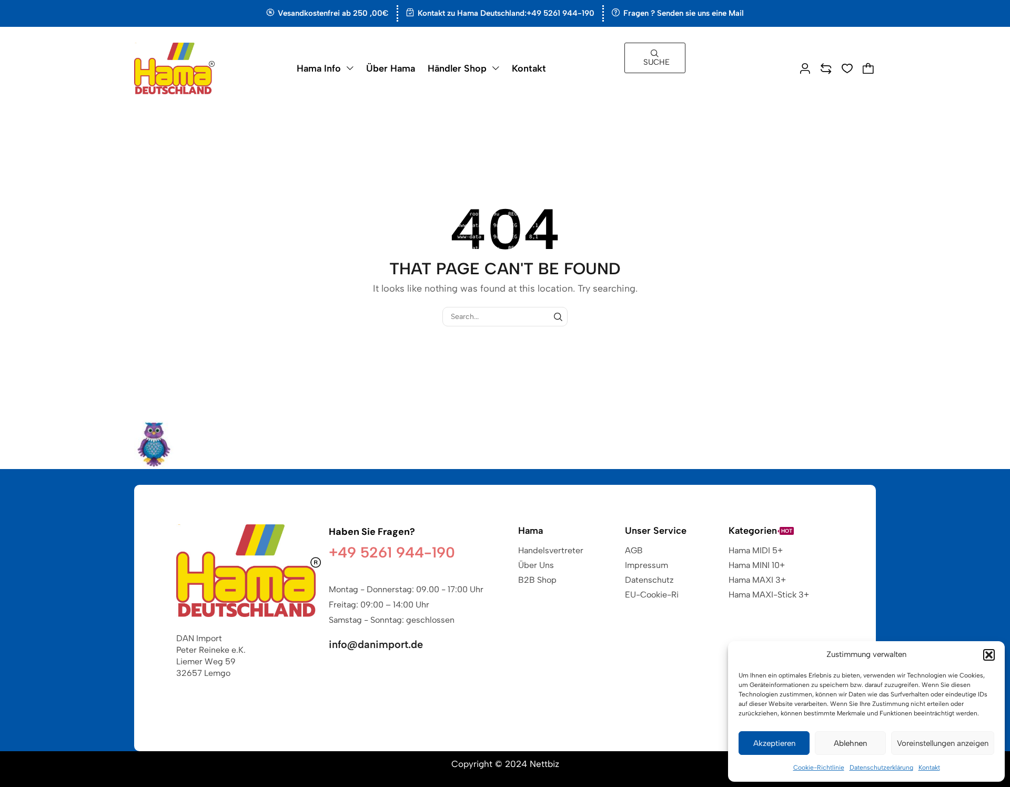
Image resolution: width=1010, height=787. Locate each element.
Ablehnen (850, 743)
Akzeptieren (774, 743)
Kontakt (929, 767)
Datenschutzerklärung (881, 767)
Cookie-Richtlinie (818, 767)
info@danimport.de (376, 644)
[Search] (558, 316)
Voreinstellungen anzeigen (942, 743)
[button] (989, 655)
